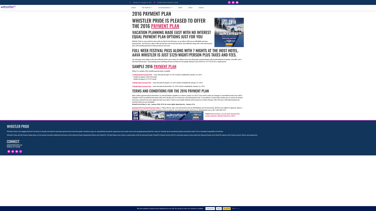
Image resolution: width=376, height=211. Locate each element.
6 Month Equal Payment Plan (141, 83)
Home (134, 7)
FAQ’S (180, 7)
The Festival (146, 7)
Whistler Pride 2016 (223, 116)
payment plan (235, 114)
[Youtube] (237, 2)
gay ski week (225, 114)
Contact (201, 7)
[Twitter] (12, 151)
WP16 (233, 116)
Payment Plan (165, 25)
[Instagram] (229, 2)
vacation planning (211, 116)
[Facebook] (233, 2)
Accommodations (164, 7)
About (190, 7)
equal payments (215, 114)
